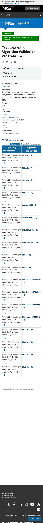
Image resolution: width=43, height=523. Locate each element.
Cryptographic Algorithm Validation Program (18, 38)
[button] (4, 163)
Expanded (25, 144)
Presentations (9, 76)
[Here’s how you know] (21, 2)
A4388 (5, 139)
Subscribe (34, 518)
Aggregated (35, 144)
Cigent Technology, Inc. (10, 117)
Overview (7, 73)
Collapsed (15, 144)
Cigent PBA (6, 86)
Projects (7, 34)
